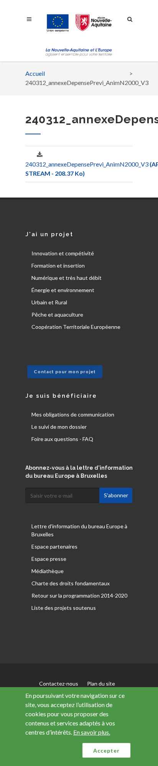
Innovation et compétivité (62, 253)
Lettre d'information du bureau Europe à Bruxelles (79, 530)
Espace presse (48, 558)
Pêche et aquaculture (57, 314)
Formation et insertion (58, 265)
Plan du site (101, 683)
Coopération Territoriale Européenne (75, 326)
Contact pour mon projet (65, 371)
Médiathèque (47, 571)
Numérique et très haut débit (66, 277)
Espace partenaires (54, 546)
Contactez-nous (58, 683)
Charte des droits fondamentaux (70, 583)
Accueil (35, 73)
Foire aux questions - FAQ (62, 439)
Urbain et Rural (49, 302)
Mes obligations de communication (72, 414)
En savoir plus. (91, 732)
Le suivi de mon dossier (59, 426)
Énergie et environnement (62, 290)
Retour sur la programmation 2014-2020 (79, 595)
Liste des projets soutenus (63, 607)
